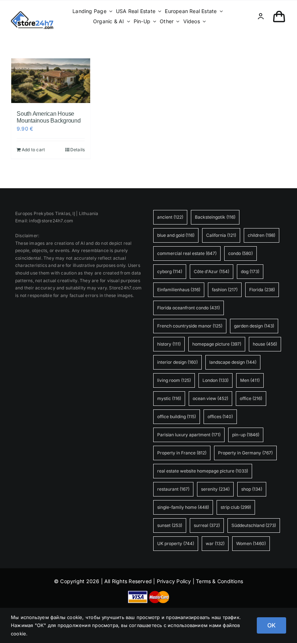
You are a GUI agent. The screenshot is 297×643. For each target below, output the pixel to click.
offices (220, 416)
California (221, 235)
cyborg (169, 271)
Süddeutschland (253, 525)
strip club (236, 507)
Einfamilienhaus (178, 289)
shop (251, 489)
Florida (262, 289)
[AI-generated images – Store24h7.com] (32, 14)
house (265, 344)
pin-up (245, 434)
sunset (169, 525)
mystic (169, 398)
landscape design (232, 362)
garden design (254, 326)
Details (77, 149)
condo (240, 253)
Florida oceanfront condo (188, 307)
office (251, 398)
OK (271, 625)
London (215, 380)
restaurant (173, 489)
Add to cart (33, 149)
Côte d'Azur (211, 271)
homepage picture (216, 344)
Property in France (181, 453)
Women (251, 543)
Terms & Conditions (219, 581)
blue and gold (175, 235)
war (215, 543)
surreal (207, 525)
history (169, 344)
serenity (215, 489)
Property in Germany (245, 453)
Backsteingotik (215, 217)
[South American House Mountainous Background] (50, 80)
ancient (170, 217)
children (261, 235)
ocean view (210, 398)
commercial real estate (187, 253)
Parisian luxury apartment (189, 434)
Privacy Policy (174, 581)
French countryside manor (189, 326)
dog (250, 271)
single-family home (183, 507)
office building (176, 416)
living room (174, 380)
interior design (177, 362)
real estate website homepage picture (202, 471)
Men (250, 380)
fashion (225, 289)
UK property (175, 543)
